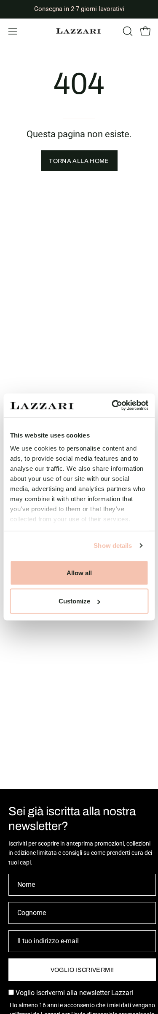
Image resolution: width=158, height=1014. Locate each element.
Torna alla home (79, 160)
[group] (79, 9)
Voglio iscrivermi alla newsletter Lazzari (73, 993)
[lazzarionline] (79, 31)
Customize (74, 601)
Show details (113, 545)
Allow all (79, 572)
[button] (127, 31)
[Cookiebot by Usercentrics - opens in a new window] (112, 405)
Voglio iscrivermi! (82, 969)
